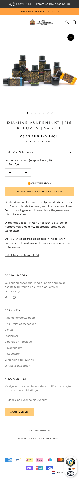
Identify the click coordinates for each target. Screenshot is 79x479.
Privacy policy (13, 347)
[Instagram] (14, 297)
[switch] (70, 473)
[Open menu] (5, 22)
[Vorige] (20, 112)
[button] (62, 472)
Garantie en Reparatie (18, 341)
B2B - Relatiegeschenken (20, 323)
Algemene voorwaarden (20, 317)
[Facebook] (6, 297)
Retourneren (13, 353)
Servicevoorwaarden (17, 365)
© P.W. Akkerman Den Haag (39, 438)
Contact (9, 329)
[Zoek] (67, 21)
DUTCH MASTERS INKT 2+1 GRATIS (39, 11)
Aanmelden (19, 412)
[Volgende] (58, 112)
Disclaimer (11, 335)
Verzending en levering (19, 359)
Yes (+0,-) (13, 164)
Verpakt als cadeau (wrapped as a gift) (28, 160)
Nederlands (38, 430)
